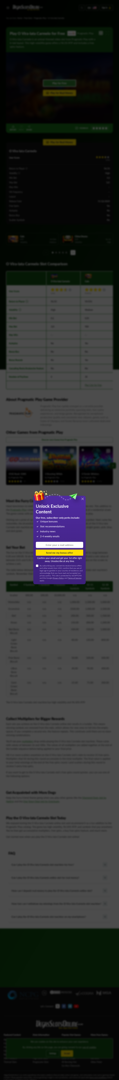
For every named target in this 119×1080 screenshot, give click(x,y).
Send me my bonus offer (59, 552)
